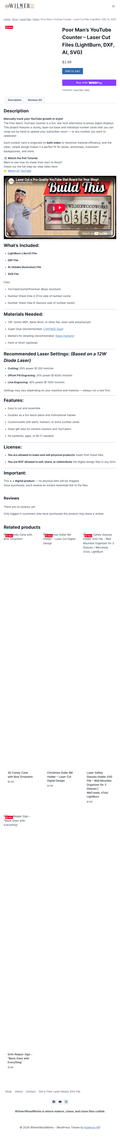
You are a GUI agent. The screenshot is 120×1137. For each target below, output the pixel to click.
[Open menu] (113, 6)
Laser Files (78, 90)
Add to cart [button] (15, 791)
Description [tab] (15, 99)
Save (10, 27)
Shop (8, 1091)
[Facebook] (54, 1101)
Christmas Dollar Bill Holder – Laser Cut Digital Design (60, 776)
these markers (64, 335)
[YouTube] (60, 1101)
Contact (31, 1091)
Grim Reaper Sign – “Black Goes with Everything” (20, 1058)
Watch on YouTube (19, 170)
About (19, 1091)
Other (87, 90)
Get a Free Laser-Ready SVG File (59, 1091)
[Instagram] (66, 1101)
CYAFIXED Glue (52, 329)
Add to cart (72, 71)
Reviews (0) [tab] (35, 99)
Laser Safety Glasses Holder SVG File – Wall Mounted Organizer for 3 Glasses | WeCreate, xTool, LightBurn (99, 784)
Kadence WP (92, 1127)
